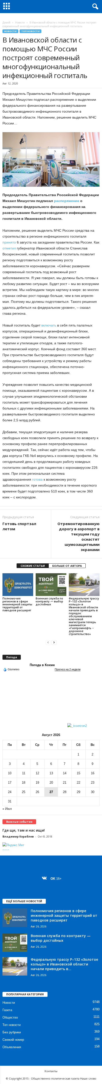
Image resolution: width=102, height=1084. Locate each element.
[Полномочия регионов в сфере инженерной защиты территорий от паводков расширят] (17, 584)
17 (9, 782)
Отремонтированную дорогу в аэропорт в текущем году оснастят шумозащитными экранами (78, 536)
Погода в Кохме (42, 665)
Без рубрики (11, 1032)
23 (92, 782)
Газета (7, 1010)
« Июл (7, 809)
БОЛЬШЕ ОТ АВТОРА (67, 566)
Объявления (11, 1047)
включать (48, 325)
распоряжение (66, 201)
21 (64, 782)
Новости (20, 22)
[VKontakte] (45, 878)
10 (9, 773)
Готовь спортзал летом (19, 526)
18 (23, 782)
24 (9, 792)
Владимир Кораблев (18, 836)
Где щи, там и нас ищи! (23, 830)
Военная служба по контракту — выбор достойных (49, 601)
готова (37, 479)
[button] (94, 6)
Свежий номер (13, 1040)
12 (37, 773)
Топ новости (30, 31)
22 (78, 782)
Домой (6, 22)
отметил (9, 248)
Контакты (51, 1071)
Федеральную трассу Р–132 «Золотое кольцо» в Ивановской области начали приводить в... (64, 964)
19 (37, 782)
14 (64, 773)
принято (9, 242)
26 (37, 792)
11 (23, 773)
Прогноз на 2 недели (67, 669)
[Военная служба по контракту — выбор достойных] (51, 584)
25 (23, 792)
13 (51, 773)
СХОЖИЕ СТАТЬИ (33, 566)
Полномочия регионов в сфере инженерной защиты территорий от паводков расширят (17, 604)
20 (51, 782)
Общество (10, 1017)
